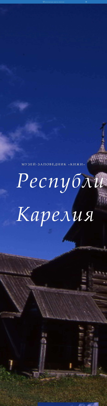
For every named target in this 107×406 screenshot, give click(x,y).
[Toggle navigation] (86, 2)
